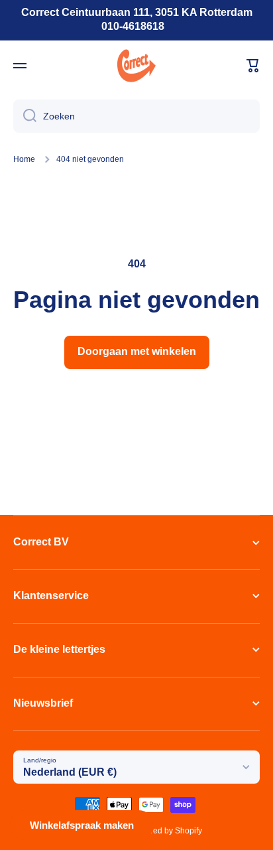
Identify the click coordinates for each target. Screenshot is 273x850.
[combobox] (136, 116)
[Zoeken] (24, 116)
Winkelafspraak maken (82, 825)
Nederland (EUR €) (70, 772)
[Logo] (136, 65)
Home (24, 159)
